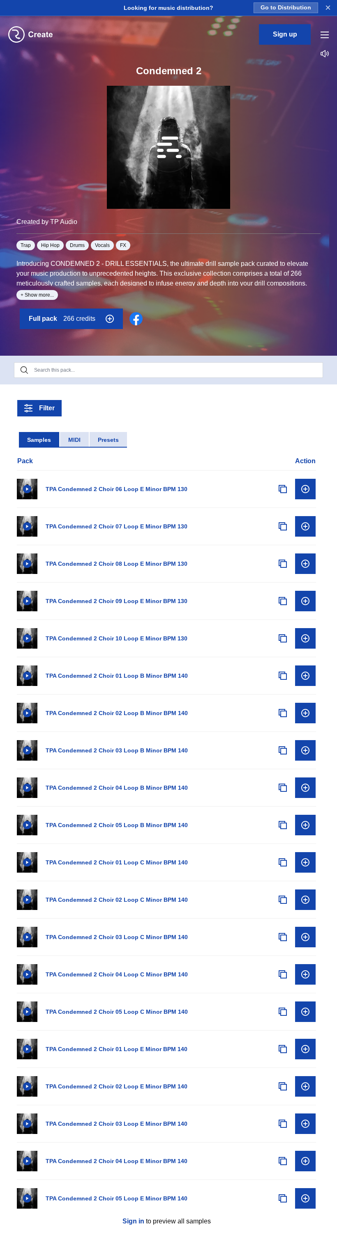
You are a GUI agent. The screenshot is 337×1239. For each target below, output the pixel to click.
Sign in (133, 1221)
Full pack (62, 318)
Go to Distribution (286, 8)
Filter (47, 408)
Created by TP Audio (46, 221)
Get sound (305, 489)
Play (27, 489)
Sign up (285, 34)
